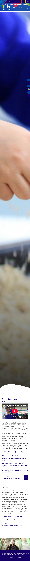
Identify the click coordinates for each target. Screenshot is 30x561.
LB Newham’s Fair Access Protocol (12, 516)
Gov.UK (6, 523)
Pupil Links (10, 2)
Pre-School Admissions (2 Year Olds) (12, 452)
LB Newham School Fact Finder (13, 525)
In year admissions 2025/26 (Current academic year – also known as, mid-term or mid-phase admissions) (14, 465)
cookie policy (25, 554)
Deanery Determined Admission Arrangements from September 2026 (11, 477)
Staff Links (17, 2)
